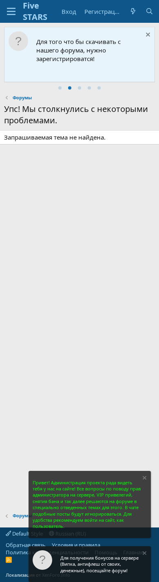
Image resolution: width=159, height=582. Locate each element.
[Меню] (11, 11)
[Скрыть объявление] (147, 35)
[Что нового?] (133, 11)
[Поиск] (149, 11)
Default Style (27, 533)
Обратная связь (26, 545)
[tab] (60, 88)
